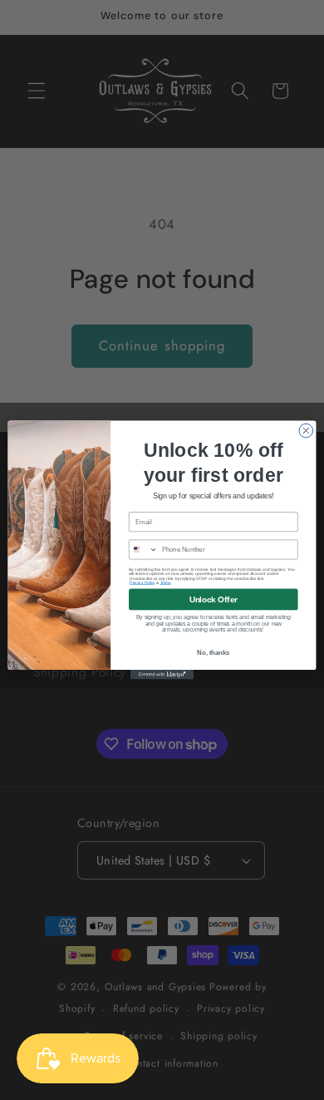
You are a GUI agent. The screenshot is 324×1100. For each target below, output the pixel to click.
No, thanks (213, 652)
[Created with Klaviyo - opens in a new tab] (162, 674)
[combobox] (144, 549)
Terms (165, 583)
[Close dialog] (306, 431)
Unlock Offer (213, 599)
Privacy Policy (142, 583)
